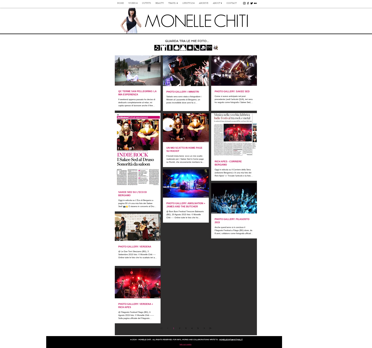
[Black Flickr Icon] (255, 3)
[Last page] (210, 328)
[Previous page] (167, 328)
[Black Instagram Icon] (244, 3)
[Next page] (204, 328)
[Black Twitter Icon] (251, 3)
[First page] (161, 328)
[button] (133, 4)
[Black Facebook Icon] (248, 3)
